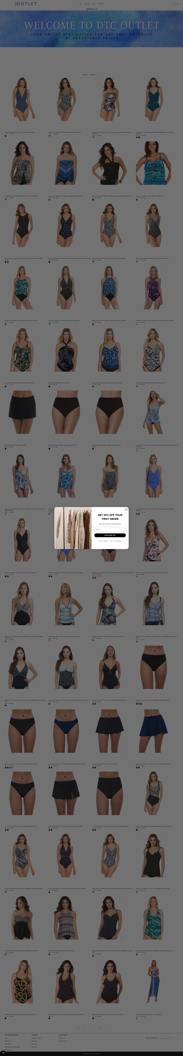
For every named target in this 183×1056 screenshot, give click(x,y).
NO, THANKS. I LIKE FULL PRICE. (110, 541)
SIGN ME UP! (110, 535)
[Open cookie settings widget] (3, 1052)
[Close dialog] (126, 509)
